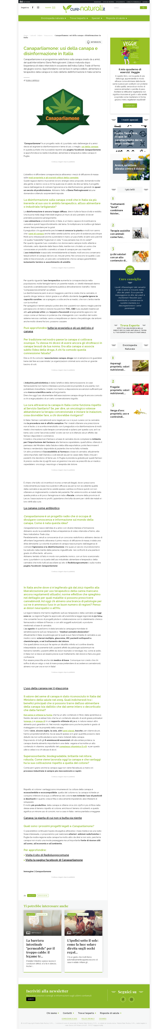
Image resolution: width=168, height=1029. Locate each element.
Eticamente (120, 2)
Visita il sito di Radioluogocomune (47, 855)
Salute (31, 895)
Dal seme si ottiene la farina (38, 715)
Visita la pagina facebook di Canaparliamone (54, 860)
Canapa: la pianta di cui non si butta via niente (53, 818)
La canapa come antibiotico (42, 508)
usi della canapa (90, 146)
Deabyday (97, 2)
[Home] (84, 9)
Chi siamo (52, 1013)
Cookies (102, 1019)
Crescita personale (134, 2)
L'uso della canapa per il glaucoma (46, 688)
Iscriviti (48, 8)
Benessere (43, 895)
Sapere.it (146, 2)
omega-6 (40, 721)
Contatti (67, 1013)
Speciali (96, 18)
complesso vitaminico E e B (73, 746)
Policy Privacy (88, 1019)
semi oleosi (68, 731)
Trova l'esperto (78, 18)
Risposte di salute (115, 18)
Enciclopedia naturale (52, 18)
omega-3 (28, 721)
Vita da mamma (108, 2)
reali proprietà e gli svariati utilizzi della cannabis (53, 177)
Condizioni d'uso (69, 1019)
